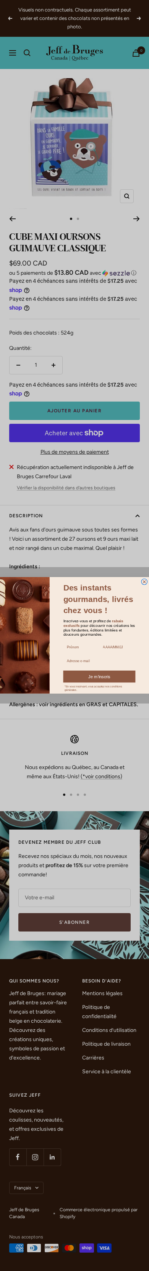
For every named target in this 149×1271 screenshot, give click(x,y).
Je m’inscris (99, 676)
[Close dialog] (144, 582)
